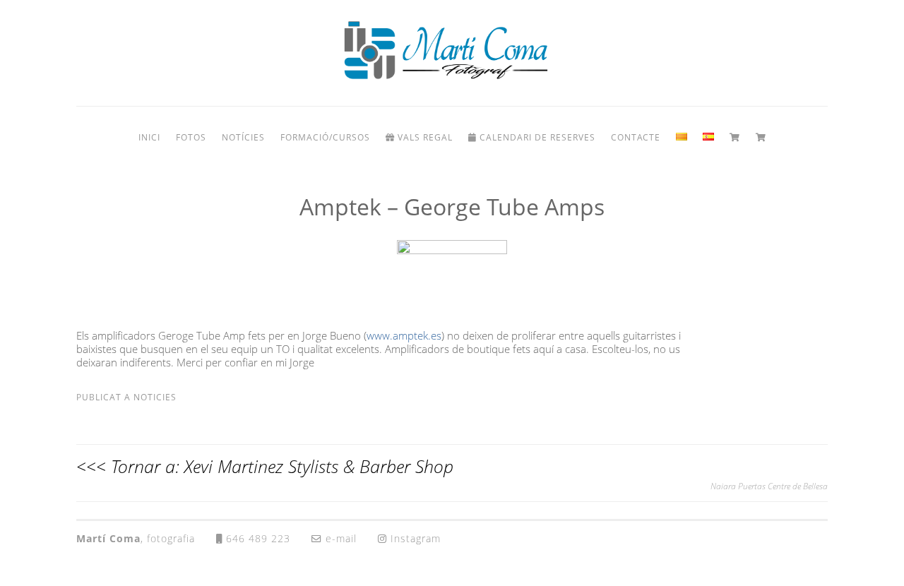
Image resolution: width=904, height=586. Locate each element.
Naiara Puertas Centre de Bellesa (769, 486)
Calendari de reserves (536, 137)
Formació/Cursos (325, 137)
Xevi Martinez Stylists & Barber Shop (318, 466)
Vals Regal (424, 137)
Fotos (191, 137)
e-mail (339, 538)
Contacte (635, 137)
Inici (149, 137)
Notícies (243, 137)
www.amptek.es (404, 335)
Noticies (155, 397)
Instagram (414, 538)
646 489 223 (256, 538)
